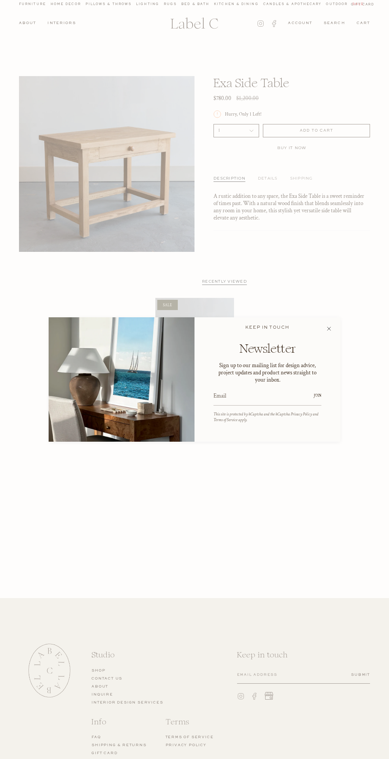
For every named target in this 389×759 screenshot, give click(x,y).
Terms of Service (225, 420)
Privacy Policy (301, 414)
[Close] (329, 329)
